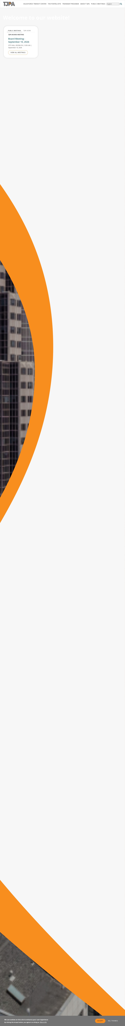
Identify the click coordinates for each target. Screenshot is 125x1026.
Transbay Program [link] (70, 4)
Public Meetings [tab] (14, 30)
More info (43, 1022)
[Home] (11, 4)
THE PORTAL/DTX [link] (54, 4)
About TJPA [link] (85, 4)
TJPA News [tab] (27, 30)
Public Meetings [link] (98, 4)
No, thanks (113, 1021)
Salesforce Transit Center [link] (34, 4)
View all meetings (18, 52)
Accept (100, 1021)
